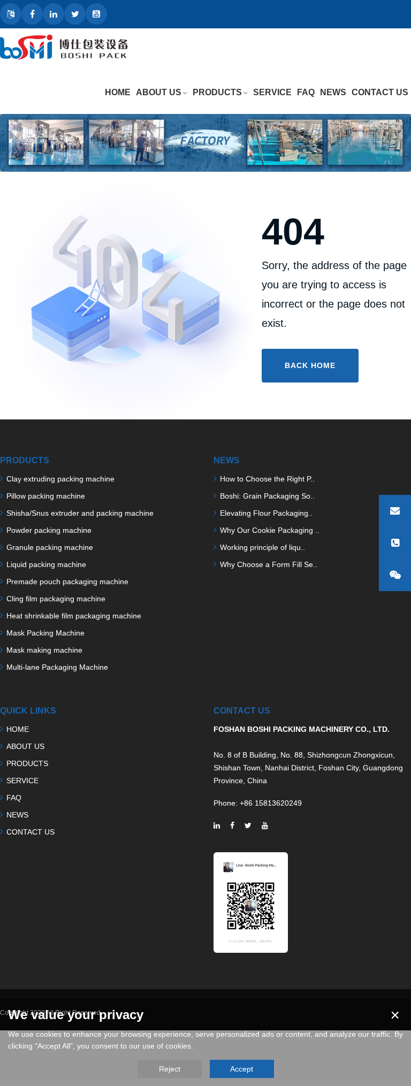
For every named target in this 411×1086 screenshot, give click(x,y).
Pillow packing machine (45, 496)
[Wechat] (395, 575)
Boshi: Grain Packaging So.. (267, 496)
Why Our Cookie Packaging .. (269, 530)
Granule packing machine (49, 547)
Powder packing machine (49, 530)
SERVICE (272, 92)
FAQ (306, 92)
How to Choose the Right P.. (267, 479)
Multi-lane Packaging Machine (57, 667)
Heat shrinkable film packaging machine (73, 615)
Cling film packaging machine (55, 598)
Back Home (310, 365)
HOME (17, 729)
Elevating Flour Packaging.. (266, 513)
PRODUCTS (217, 92)
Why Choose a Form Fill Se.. (268, 564)
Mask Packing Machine (45, 633)
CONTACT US (380, 92)
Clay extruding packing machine (60, 479)
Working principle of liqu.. (262, 547)
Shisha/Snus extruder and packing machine (80, 513)
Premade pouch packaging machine (67, 581)
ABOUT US (158, 92)
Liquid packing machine (46, 564)
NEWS (333, 92)
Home (118, 92)
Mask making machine (44, 650)
